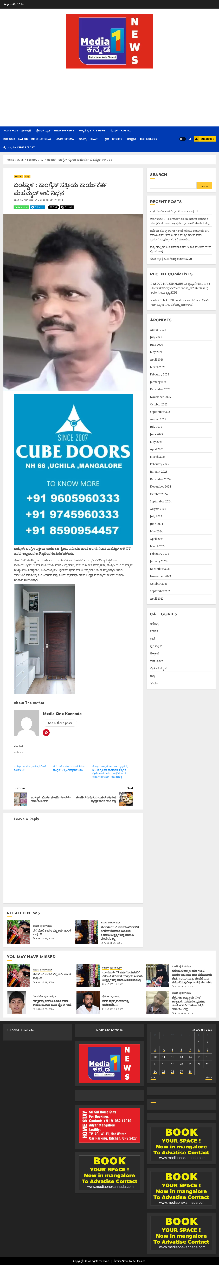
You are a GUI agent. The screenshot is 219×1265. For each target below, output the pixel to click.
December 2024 (160, 479)
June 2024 (156, 524)
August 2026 (158, 329)
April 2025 (157, 449)
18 (163, 1064)
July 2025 (156, 427)
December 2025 (160, 389)
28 (190, 1071)
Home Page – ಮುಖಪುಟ (17, 130)
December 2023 (160, 568)
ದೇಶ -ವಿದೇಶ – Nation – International (27, 139)
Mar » (208, 1077)
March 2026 (157, 367)
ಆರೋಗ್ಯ (154, 623)
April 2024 (157, 539)
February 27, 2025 (53, 200)
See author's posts (60, 723)
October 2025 (159, 404)
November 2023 (160, 576)
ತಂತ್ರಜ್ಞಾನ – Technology (142, 139)
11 (163, 1057)
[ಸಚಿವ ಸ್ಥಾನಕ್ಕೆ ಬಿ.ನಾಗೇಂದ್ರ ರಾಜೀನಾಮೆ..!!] (88, 1002)
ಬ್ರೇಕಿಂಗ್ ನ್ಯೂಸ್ (46, 926)
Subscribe (207, 139)
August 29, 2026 (45, 938)
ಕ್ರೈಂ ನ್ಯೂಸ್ (156, 646)
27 (181, 1071)
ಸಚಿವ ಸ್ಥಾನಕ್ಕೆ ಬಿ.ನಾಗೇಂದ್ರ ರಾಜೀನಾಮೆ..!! (171, 259)
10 (155, 1057)
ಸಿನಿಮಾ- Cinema (65, 139)
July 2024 (156, 516)
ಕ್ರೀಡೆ (152, 638)
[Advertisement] (109, 97)
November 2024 (160, 486)
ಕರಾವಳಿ (18, 176)
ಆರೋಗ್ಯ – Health (89, 139)
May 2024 (156, 531)
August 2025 (158, 419)
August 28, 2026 (45, 1009)
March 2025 (157, 457)
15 (199, 1057)
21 (190, 1064)
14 (190, 1057)
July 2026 (156, 337)
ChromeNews (120, 1261)
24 (155, 1071)
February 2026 (159, 374)
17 (155, 1064)
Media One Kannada (27, 200)
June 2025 (156, 434)
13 (181, 1057)
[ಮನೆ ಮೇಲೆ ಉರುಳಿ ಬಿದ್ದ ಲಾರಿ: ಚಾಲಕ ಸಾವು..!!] (18, 932)
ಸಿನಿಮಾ (154, 683)
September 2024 (160, 501)
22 (199, 1064)
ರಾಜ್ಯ (27, 176)
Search (158, 175)
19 (172, 1064)
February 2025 (159, 464)
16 (207, 1057)
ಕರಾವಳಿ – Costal (121, 130)
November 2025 (160, 397)
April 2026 (157, 359)
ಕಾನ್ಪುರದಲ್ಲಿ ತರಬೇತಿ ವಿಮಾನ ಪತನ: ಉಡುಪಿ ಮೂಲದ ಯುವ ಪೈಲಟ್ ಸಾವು (52, 1003)
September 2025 (160, 412)
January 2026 (158, 382)
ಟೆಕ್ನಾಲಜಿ (154, 653)
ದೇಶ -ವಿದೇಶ (156, 661)
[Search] (190, 139)
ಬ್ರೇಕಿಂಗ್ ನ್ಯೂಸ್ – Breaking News (55, 130)
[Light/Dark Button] (182, 139)
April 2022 (157, 598)
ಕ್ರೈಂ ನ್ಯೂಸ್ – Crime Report (19, 147)
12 (172, 1057)
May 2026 (156, 352)
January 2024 (158, 561)
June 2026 (156, 344)
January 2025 (158, 471)
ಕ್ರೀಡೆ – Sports (113, 139)
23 (207, 1064)
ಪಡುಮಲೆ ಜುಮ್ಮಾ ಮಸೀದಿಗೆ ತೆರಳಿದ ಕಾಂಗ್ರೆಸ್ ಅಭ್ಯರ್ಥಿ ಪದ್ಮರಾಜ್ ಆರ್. (69, 768)
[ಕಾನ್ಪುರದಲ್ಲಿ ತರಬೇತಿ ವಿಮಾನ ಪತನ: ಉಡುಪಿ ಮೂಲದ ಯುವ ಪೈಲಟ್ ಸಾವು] (18, 1002)
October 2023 (159, 584)
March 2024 (157, 546)
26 (172, 1071)
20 (181, 1064)
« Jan (153, 1077)
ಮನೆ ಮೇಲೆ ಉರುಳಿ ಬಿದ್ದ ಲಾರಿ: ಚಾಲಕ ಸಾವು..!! (52, 932)
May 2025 (156, 441)
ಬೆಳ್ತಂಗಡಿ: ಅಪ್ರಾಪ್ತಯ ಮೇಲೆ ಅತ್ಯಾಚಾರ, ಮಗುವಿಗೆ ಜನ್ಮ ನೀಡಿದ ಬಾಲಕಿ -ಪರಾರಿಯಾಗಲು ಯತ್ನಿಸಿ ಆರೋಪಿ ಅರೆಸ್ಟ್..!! (188, 1003)
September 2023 (160, 591)
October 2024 (159, 494)
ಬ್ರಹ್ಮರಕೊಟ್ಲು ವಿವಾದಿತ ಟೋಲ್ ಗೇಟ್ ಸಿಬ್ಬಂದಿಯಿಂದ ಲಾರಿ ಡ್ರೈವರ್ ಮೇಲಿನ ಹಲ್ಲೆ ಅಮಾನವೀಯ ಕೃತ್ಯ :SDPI (180, 288)
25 (163, 1071)
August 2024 (158, 509)
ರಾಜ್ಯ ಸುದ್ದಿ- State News (92, 130)
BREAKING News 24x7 (21, 1030)
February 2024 (159, 554)
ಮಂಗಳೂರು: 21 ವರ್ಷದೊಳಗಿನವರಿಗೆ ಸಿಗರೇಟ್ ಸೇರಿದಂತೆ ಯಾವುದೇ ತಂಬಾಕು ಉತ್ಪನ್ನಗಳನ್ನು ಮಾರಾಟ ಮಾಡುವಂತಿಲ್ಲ (120, 932)
